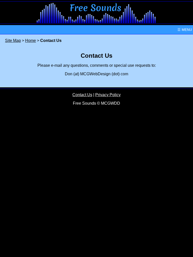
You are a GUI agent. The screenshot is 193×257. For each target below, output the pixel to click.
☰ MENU (184, 30)
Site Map (13, 40)
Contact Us (82, 95)
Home (30, 40)
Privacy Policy (108, 95)
